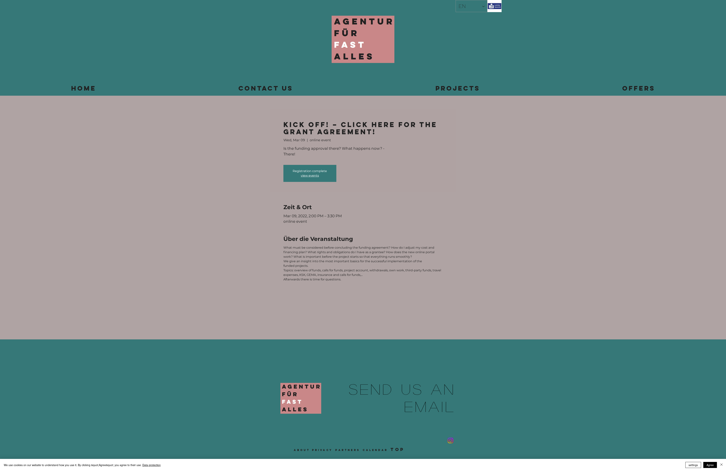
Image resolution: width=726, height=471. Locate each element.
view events (310, 175)
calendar (375, 450)
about (302, 450)
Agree (710, 465)
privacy (322, 450)
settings (693, 465)
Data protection (151, 465)
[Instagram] (450, 440)
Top (397, 449)
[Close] (721, 465)
